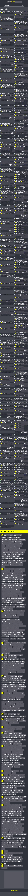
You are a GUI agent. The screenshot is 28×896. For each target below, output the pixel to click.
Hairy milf (10, 693)
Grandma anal (18, 40)
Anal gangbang (5, 552)
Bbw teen (4, 585)
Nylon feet (8, 773)
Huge (18, 708)
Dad (17, 477)
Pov (11, 783)
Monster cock (5, 764)
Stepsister (9, 834)
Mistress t (10, 201)
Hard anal (15, 697)
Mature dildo (17, 766)
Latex (20, 733)
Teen (5, 838)
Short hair (21, 830)
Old (14, 775)
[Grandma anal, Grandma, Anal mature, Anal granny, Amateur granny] (21, 40)
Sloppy (11, 2)
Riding (21, 798)
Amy (25, 560)
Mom (17, 136)
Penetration (24, 406)
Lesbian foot (22, 739)
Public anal (24, 435)
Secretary (4, 815)
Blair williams (14, 598)
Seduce (21, 828)
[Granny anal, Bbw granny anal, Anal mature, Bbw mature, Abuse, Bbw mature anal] (21, 90)
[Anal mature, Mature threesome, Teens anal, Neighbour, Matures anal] (21, 464)
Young (5, 865)
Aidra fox (4, 556)
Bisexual (11, 575)
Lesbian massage (11, 739)
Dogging (12, 651)
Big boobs (4, 587)
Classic (13, 623)
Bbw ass (22, 592)
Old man (24, 262)
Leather (10, 743)
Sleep (9, 457)
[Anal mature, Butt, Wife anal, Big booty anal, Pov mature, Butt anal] (7, 348)
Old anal (24, 108)
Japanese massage (6, 724)
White (3, 861)
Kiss (9, 729)
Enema (15, 655)
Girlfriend (15, 690)
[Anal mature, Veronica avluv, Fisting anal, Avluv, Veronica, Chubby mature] (7, 368)
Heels (3, 706)
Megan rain (16, 762)
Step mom (4, 811)
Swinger (3, 259)
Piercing (9, 136)
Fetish (9, 250)
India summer (23, 716)
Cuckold (17, 36)
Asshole (3, 560)
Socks (12, 828)
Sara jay (12, 815)
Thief (17, 846)
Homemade (14, 695)
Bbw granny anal (19, 65)
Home (3, 704)
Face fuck (13, 661)
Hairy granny (12, 704)
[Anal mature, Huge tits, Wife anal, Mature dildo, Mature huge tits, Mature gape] (21, 271)
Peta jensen (15, 781)
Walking (19, 857)
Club (24, 638)
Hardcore (10, 697)
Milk (8, 754)
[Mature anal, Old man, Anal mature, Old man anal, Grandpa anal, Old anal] (21, 261)
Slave (8, 809)
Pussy (3, 787)
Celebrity (13, 621)
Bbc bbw (16, 596)
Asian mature (5, 550)
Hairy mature (18, 386)
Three (3, 848)
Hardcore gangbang (6, 701)
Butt (9, 348)
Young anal (24, 176)
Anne (10, 539)
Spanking (23, 807)
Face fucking (4, 665)
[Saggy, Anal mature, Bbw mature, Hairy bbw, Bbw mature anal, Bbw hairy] (21, 380)
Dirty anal (12, 644)
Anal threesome (5, 564)
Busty (15, 594)
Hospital (4, 708)
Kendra (11, 731)
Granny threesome (22, 686)
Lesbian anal (14, 737)
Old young (22, 775)
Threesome (7, 840)
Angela (16, 558)
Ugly (17, 162)
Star (11, 830)
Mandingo (10, 747)
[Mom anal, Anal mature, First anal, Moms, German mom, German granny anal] (21, 313)
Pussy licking (11, 792)
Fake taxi (11, 667)
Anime (3, 545)
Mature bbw (24, 453)
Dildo (15, 642)
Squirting (4, 819)
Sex (8, 817)
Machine (19, 747)
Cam (11, 636)
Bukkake (8, 573)
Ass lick (11, 552)
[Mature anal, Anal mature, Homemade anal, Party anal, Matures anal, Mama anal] (7, 288)
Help (7, 704)
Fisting (8, 223)
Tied (7, 842)
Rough (3, 798)
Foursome (4, 670)
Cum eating (19, 621)
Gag (18, 682)
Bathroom (4, 608)
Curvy (7, 636)
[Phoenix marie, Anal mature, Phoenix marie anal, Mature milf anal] (21, 159)
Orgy (18, 775)
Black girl (4, 596)
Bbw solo (15, 577)
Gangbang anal (5, 686)
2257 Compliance (11, 893)
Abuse (23, 258)
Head (3, 712)
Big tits (3, 573)
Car (19, 619)
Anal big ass (19, 564)
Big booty (19, 587)
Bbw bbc (21, 581)
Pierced (14, 794)
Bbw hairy (13, 602)
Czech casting (8, 628)
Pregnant (6, 781)
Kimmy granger (5, 731)
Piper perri (20, 790)
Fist (15, 663)
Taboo (17, 840)
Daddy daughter (5, 653)
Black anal (13, 587)
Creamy (21, 636)
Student (3, 834)
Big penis (20, 577)
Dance (14, 646)
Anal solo (21, 558)
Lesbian (5, 733)
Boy (8, 579)
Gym (16, 688)
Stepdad (8, 836)
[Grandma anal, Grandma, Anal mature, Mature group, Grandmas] (7, 489)
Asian (11, 535)
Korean (5, 727)
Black (3, 575)
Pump (21, 792)
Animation (11, 558)
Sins (19, 821)
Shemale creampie (22, 834)
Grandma (25, 40)
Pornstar (15, 790)
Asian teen (9, 560)
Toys (24, 846)
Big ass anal (14, 573)
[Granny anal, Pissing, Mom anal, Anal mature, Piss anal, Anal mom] (7, 144)
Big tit (3, 604)
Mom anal (18, 19)
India (15, 714)
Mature (3, 57)
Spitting (22, 817)
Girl (24, 684)
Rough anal (23, 800)
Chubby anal (15, 617)
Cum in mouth (9, 617)
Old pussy (17, 779)
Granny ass (4, 690)
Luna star (4, 735)
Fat (8, 661)
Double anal (19, 646)
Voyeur (14, 853)
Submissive (20, 832)
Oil (6, 777)
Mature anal (24, 14)
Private (17, 792)
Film (23, 665)
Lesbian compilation (17, 743)
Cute (3, 628)
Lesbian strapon (21, 737)
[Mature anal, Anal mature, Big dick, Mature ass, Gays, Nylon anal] (21, 154)
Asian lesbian (5, 558)
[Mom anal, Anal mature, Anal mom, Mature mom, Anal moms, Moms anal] (7, 124)
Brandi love (20, 573)
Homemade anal (19, 704)
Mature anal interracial (6, 64)
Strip (9, 828)
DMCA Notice (17, 893)
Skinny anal (10, 336)
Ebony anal (10, 655)
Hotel (8, 699)
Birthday (10, 479)
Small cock (15, 830)
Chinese (3, 626)
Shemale (10, 805)
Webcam (9, 857)
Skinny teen (18, 825)
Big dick (14, 583)
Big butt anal (10, 596)
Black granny (8, 600)
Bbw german (19, 602)
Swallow (9, 813)
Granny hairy (4, 684)
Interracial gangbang (14, 716)
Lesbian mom (17, 741)
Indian (3, 210)
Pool (7, 787)
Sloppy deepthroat (12, 811)
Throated (8, 844)
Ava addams (9, 537)
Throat (10, 150)
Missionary (22, 758)
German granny (13, 686)
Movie (23, 479)
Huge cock (20, 701)
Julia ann (11, 718)
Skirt (12, 823)
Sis (11, 836)
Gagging (19, 678)
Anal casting (20, 554)
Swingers (14, 813)
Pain (23, 785)
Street (3, 836)
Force (23, 661)
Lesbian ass (4, 743)
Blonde (3, 581)
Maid (22, 750)
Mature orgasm (5, 760)
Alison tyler (4, 562)
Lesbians (9, 735)
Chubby (22, 610)
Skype (9, 526)
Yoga (9, 865)
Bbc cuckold (4, 583)
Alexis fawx (20, 543)
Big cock (17, 579)
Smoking (4, 813)
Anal (17, 168)
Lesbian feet (15, 735)
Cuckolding (4, 632)
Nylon (13, 771)
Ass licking (12, 541)
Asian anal (16, 535)
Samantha (10, 825)
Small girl (17, 828)
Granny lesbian (16, 680)
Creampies (9, 626)
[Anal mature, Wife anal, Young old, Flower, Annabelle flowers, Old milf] (21, 304)
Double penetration (6, 649)
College (3, 638)
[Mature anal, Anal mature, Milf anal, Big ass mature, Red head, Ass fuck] (21, 102)
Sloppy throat (10, 819)
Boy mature (24, 106)
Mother (14, 747)
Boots (7, 575)
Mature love (24, 206)
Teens (21, 842)
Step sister (17, 823)
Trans (23, 838)
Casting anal (13, 630)
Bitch (11, 604)
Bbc (23, 569)
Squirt (20, 809)
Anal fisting (24, 439)
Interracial (10, 714)
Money (13, 752)
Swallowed (16, 819)
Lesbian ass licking (6, 737)
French (3, 663)
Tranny (13, 838)
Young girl (20, 865)
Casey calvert (13, 638)
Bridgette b (10, 185)
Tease (20, 846)
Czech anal (16, 636)
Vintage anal (19, 853)
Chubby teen (19, 623)
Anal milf (24, 53)
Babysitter (10, 608)
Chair (23, 238)
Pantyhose (21, 781)
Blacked (16, 571)
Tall (12, 844)
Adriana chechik (22, 539)
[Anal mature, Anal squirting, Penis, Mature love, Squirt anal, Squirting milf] (21, 523)
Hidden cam (21, 697)
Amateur (4, 537)
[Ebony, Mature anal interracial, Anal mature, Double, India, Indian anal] (7, 523)
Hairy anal (8, 695)
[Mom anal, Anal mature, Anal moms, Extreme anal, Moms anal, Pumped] (21, 254)
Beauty (12, 579)
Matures (10, 435)
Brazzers (8, 571)
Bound (7, 604)
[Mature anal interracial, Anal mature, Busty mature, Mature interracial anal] (21, 185)
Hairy (5, 693)
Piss (10, 781)
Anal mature (4, 12)
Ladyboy (15, 733)
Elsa (15, 657)
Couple (19, 634)
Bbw (3, 20)
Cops (23, 634)
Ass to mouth (10, 548)
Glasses (10, 690)
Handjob (22, 693)
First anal (18, 665)
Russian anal (11, 800)
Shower (3, 821)
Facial (16, 667)
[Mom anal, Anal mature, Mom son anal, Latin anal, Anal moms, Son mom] (7, 235)
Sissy (19, 807)
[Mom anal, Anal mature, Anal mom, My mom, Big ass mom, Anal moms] (21, 325)
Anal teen (16, 552)
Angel (14, 560)
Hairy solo (18, 699)
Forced (9, 659)
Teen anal (19, 838)
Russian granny (15, 798)
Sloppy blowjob (20, 811)
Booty (8, 598)
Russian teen (5, 800)
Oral (9, 777)
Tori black (4, 846)
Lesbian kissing (22, 735)
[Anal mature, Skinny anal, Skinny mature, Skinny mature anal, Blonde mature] (7, 335)
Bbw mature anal (5, 589)
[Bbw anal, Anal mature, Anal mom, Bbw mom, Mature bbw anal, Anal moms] (21, 132)
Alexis (14, 556)
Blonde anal (4, 592)
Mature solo (4, 752)
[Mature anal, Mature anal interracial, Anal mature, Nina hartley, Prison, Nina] (21, 111)
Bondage (4, 579)
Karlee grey (17, 727)
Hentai (3, 695)
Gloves (11, 688)
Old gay (7, 779)
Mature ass (24, 165)
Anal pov (24, 395)
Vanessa (10, 855)
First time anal (5, 667)
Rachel (7, 802)
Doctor (22, 644)
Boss (3, 600)
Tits (10, 842)
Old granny (14, 777)
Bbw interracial (5, 606)
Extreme (20, 655)
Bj (25, 583)
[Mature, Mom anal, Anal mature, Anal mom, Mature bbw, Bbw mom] (7, 56)
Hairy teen (14, 701)
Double (10, 646)
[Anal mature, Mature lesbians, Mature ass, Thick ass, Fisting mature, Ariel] (7, 180)
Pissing (9, 144)
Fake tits (24, 187)
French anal (21, 670)
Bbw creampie (20, 583)
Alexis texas (4, 539)
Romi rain (8, 798)
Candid (3, 636)
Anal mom (24, 344)
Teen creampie (15, 842)
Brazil (3, 594)
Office (3, 777)
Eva (9, 657)
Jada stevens (17, 718)
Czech (3, 619)
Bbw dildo (16, 592)
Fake (20, 667)
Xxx (5, 863)
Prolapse (16, 785)
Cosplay (18, 632)
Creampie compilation (18, 612)
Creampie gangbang (6, 453)
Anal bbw (9, 556)
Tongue (19, 844)
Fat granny (4, 661)
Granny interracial (12, 684)
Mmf (10, 752)
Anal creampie (19, 121)
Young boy (14, 865)
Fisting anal (10, 304)
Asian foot (18, 550)
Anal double (24, 473)
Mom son (4, 747)
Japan (22, 718)
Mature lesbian (20, 752)
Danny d (24, 327)
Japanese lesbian (14, 720)
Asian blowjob (5, 541)
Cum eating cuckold (6, 621)
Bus (12, 571)
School (18, 817)
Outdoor (12, 779)
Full (9, 665)
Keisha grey (4, 729)
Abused (16, 562)
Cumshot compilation (6, 634)
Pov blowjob (4, 792)
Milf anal (10, 283)
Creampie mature (6, 630)
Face (9, 670)
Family (14, 659)
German (9, 678)
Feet (18, 659)
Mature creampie (10, 756)
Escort (23, 492)
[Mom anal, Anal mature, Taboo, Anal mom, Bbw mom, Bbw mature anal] (21, 31)
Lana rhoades (5, 741)
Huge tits (24, 271)
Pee (20, 785)
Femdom (22, 659)
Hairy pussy (8, 706)
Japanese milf (5, 722)
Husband (4, 699)
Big (23, 144)
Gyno (3, 682)
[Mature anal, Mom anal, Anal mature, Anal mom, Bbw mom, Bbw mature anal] (21, 22)
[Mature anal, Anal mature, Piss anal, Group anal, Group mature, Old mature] (7, 40)
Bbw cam (10, 585)
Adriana (20, 545)
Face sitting (8, 672)
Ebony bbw (4, 657)
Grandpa (17, 418)
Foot (7, 663)
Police (11, 785)
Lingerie (11, 741)
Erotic (23, 250)
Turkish (9, 838)
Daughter (24, 642)
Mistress (12, 754)
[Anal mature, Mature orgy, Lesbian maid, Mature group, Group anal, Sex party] (21, 447)
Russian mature (19, 81)
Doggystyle (18, 651)
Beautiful (20, 598)
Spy (14, 825)
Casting (10, 612)
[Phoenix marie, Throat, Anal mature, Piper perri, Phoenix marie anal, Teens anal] (7, 150)
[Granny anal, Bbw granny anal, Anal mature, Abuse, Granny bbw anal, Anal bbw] (7, 384)
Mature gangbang (19, 754)
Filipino (9, 353)
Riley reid (19, 796)
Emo (12, 657)
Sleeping (4, 809)
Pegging (15, 783)
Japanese (6, 718)
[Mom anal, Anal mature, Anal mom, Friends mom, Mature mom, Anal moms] (21, 18)
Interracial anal (5, 716)
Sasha (3, 830)
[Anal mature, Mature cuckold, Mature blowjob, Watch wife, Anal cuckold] (21, 308)
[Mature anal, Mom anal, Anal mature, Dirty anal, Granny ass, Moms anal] (7, 422)
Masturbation (5, 758)
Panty (3, 794)
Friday (23, 300)
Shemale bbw (5, 832)
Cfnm (3, 617)
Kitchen (13, 729)
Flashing (14, 672)
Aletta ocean (11, 562)
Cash (8, 638)
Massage (24, 745)
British (12, 589)
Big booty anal (21, 600)
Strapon (3, 807)
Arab (21, 535)
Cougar (23, 50)
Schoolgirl (4, 828)
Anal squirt (22, 552)
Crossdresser (5, 612)
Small (17, 815)
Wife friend (11, 861)
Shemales (4, 825)
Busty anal (24, 46)
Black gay (9, 581)
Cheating (4, 615)
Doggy (22, 649)
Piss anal (10, 790)
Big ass (14, 569)
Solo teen (19, 805)
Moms (11, 762)
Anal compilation (12, 543)
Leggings (4, 739)
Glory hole (20, 684)
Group (10, 680)
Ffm (18, 663)
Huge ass (13, 708)
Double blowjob (5, 644)
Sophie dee (9, 821)
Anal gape (4, 548)
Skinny (15, 807)
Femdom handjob (21, 672)
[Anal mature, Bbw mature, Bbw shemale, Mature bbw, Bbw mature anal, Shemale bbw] (21, 350)
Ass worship (13, 554)
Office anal (24, 115)
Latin (17, 739)
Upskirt (5, 851)
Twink (3, 844)
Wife (17, 346)
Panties (3, 785)
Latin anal (24, 287)
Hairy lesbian (20, 706)
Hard (19, 695)
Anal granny (14, 545)
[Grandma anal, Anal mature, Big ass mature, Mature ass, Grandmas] (7, 271)
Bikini (10, 577)
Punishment (8, 794)
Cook (9, 108)
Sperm (7, 830)
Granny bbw (22, 680)
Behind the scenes (6, 602)
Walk (7, 861)
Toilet (3, 842)
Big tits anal (10, 44)
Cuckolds (14, 634)
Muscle (11, 760)
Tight (13, 846)
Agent (3, 566)
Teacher (22, 840)
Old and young (21, 777)
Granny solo (4, 680)
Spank (22, 823)
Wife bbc (4, 859)
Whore (21, 859)
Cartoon (4, 623)
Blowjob (19, 569)
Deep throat (4, 646)
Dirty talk (4, 651)
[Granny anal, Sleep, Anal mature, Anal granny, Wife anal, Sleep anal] (7, 457)
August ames (5, 543)
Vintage (5, 853)
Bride (24, 598)
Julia (17, 722)
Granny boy (20, 688)
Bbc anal (16, 575)
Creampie (17, 610)
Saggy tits (19, 813)
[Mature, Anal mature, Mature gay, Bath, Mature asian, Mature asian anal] (21, 399)
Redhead (17, 800)
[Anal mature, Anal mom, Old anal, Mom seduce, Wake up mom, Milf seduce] (21, 343)
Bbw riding (16, 604)
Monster (16, 760)
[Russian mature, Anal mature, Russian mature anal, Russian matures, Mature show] (21, 242)
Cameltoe (19, 638)
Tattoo (9, 846)
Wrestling (15, 857)
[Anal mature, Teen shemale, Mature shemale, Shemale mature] (21, 460)
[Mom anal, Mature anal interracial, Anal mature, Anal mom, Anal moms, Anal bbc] (21, 471)
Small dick (14, 834)
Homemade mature (6, 710)
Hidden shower (21, 710)
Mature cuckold (5, 762)
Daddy (20, 477)
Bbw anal (18, 132)
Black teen (11, 592)
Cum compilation (21, 630)
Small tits (15, 821)
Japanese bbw (12, 722)
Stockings (4, 817)
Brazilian (4, 598)
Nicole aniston (7, 771)
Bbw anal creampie (20, 606)
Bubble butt (10, 35)
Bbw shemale (15, 581)
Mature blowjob (12, 764)
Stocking (22, 819)
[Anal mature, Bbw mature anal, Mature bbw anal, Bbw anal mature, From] (21, 150)
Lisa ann (10, 733)
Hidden (23, 695)
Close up (23, 626)
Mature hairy (12, 758)
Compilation (11, 610)
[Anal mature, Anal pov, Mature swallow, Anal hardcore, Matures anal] (21, 395)
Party (8, 785)
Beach (6, 577)
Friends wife (4, 674)
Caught (15, 619)
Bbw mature (24, 210)
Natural (17, 771)
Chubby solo (4, 640)
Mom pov (24, 124)
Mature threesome (6, 768)
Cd (22, 632)
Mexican (10, 439)
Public (3, 389)
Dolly (23, 333)
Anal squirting (19, 560)
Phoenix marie (4, 150)
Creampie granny (11, 632)
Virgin (10, 853)
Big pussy (15, 600)
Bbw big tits (12, 606)
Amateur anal (18, 541)
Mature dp (24, 86)
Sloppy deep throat (6, 823)
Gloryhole (23, 682)
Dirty (8, 651)
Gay (16, 676)
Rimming (24, 796)
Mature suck (24, 519)
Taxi (15, 844)
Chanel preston (9, 619)
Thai (3, 840)
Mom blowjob (20, 764)
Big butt (21, 585)
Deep (13, 649)
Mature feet (10, 766)
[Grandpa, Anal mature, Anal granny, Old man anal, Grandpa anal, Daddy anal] (21, 417)
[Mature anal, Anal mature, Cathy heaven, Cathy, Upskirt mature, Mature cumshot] (21, 284)
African (17, 556)
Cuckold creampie (16, 626)
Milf (20, 745)
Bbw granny (24, 247)
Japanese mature (5, 720)
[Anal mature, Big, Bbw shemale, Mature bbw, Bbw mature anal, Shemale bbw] (21, 144)
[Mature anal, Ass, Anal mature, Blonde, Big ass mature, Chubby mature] (7, 154)
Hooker (8, 708)
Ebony (3, 523)
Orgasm (11, 775)
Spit (16, 489)
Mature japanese (5, 379)
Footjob (13, 665)
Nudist (3, 773)
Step (8, 815)
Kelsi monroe (19, 729)
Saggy (17, 380)
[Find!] (22, 5)
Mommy (4, 754)
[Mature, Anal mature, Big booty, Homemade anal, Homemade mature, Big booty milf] (7, 427)
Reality (3, 802)
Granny (5, 676)
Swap (20, 815)
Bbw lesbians (22, 604)
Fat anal (9, 400)
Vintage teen (4, 855)
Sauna (15, 832)
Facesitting (18, 661)
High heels (14, 710)
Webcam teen (15, 859)
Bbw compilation (9, 594)
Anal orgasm (13, 564)
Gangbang (20, 676)
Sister (15, 805)
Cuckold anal (15, 628)
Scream (10, 832)
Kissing (22, 727)
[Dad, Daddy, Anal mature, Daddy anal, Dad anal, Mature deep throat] (21, 477)
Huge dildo (14, 706)
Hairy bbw (4, 697)
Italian (18, 714)
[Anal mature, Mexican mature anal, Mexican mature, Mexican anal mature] (21, 368)
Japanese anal (22, 720)
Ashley (21, 562)
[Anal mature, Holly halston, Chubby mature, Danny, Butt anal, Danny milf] (21, 201)
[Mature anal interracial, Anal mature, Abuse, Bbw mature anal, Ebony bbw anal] (21, 139)
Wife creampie (18, 861)
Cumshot (9, 623)
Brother (21, 579)
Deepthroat (6, 642)
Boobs (19, 594)
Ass (9, 155)
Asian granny (12, 550)
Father (22, 663)
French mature (14, 670)
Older (3, 779)
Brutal (10, 583)
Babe (20, 596)
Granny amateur (5, 688)
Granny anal (18, 14)
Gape (7, 682)
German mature (12, 682)
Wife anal (24, 305)
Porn (15, 787)
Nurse (21, 771)
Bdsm (3, 571)
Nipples (13, 773)
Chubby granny (20, 615)
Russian (5, 796)
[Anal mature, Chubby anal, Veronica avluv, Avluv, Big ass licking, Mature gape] (21, 27)
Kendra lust (11, 727)
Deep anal (10, 12)
